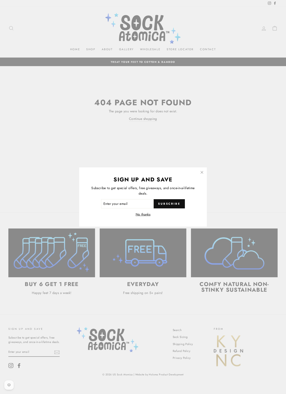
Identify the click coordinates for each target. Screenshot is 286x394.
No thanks (143, 214)
